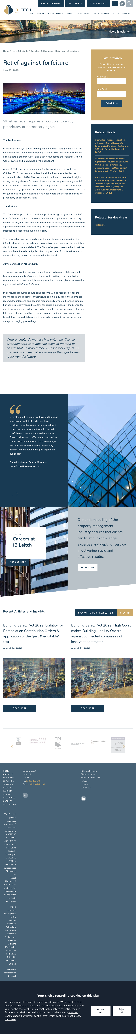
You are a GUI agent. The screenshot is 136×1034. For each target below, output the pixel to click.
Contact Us (126, 14)
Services (71, 14)
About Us (40, 14)
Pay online (75, 3)
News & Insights (85, 14)
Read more (87, 567)
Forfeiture (100, 224)
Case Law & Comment (42, 51)
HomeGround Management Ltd (25, 466)
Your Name (102, 76)
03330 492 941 (33, 781)
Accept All (101, 1011)
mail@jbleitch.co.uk (36, 784)
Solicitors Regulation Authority (11, 923)
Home (31, 14)
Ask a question (51, 3)
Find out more (18, 562)
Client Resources (101, 14)
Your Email (102, 89)
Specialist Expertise (56, 14)
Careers (115, 14)
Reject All (122, 1011)
